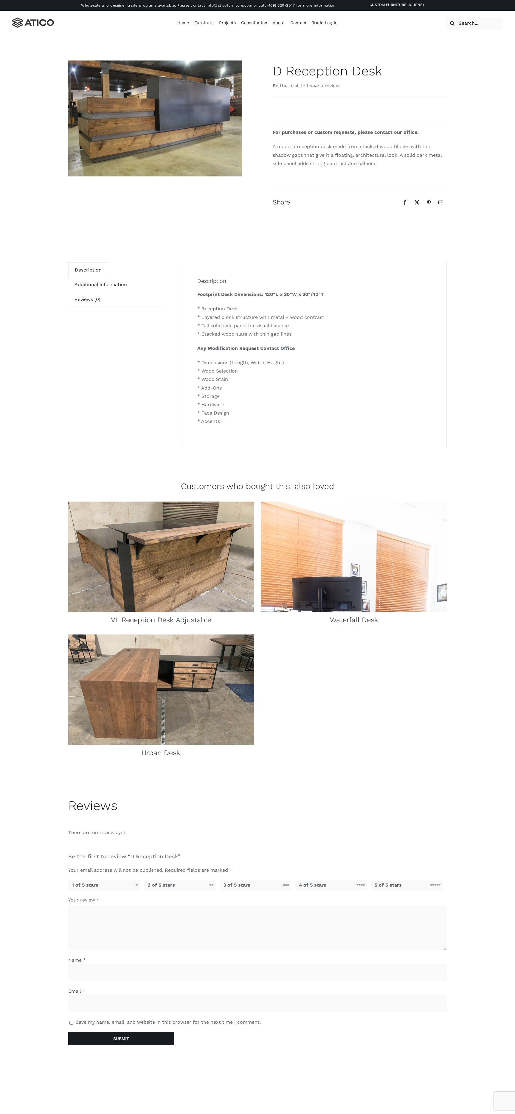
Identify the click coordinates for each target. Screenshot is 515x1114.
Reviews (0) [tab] (87, 299)
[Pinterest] (429, 202)
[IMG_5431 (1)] (161, 504)
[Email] (441, 202)
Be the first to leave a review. (306, 86)
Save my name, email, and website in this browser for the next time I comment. (168, 1022)
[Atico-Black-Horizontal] (33, 20)
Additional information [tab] (101, 284)
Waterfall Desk (354, 620)
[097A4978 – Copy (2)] (354, 504)
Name (77, 960)
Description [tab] (88, 270)
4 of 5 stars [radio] (312, 885)
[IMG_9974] (161, 637)
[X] (417, 202)
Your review (83, 900)
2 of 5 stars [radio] (161, 885)
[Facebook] (405, 202)
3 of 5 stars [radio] (236, 885)
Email (76, 991)
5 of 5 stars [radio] (388, 885)
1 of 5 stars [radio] (85, 885)
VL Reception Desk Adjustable (161, 620)
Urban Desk (161, 753)
